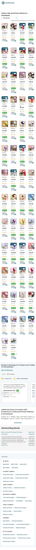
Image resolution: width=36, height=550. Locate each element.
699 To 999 (14, 464)
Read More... (4, 445)
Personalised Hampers (23, 524)
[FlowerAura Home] (7, 3)
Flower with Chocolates (22, 474)
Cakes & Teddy (7, 487)
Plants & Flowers (7, 508)
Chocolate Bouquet (8, 497)
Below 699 (6, 464)
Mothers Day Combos (24, 538)
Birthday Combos (22, 534)
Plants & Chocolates (20, 508)
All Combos (28, 501)
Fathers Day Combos (9, 541)
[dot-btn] (13, 28)
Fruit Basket (19, 501)
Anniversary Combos (9, 534)
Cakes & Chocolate (19, 487)
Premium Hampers (17, 521)
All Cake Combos (8, 491)
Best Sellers (6, 467)
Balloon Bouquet (21, 497)
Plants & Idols (18, 511)
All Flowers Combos (8, 481)
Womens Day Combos (9, 538)
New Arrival (15, 467)
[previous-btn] (2, 393)
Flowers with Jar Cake (22, 478)
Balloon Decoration (8, 501)
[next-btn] (33, 393)
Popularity (6, 18)
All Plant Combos (8, 514)
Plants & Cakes (7, 511)
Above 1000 (23, 464)
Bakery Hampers (20, 527)
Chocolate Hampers (8, 524)
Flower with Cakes (8, 474)
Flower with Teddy (8, 478)
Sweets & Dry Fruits (8, 527)
